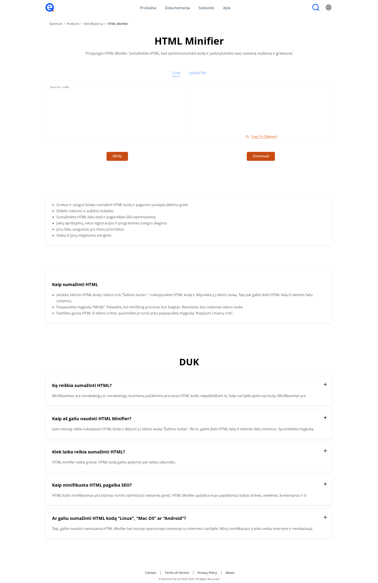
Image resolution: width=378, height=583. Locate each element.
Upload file (197, 72)
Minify (117, 156)
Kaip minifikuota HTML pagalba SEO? (92, 485)
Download (261, 156)
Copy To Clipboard (264, 136)
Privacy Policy (207, 573)
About (230, 573)
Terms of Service (177, 573)
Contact (150, 573)
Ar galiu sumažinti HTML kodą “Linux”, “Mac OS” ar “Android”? (119, 518)
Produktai (148, 7)
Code (176, 72)
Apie (226, 7)
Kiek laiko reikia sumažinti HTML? (88, 452)
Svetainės (206, 7)
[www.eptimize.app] (49, 10)
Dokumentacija (177, 7)
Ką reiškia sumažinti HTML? (82, 385)
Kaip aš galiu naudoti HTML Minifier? (91, 419)
